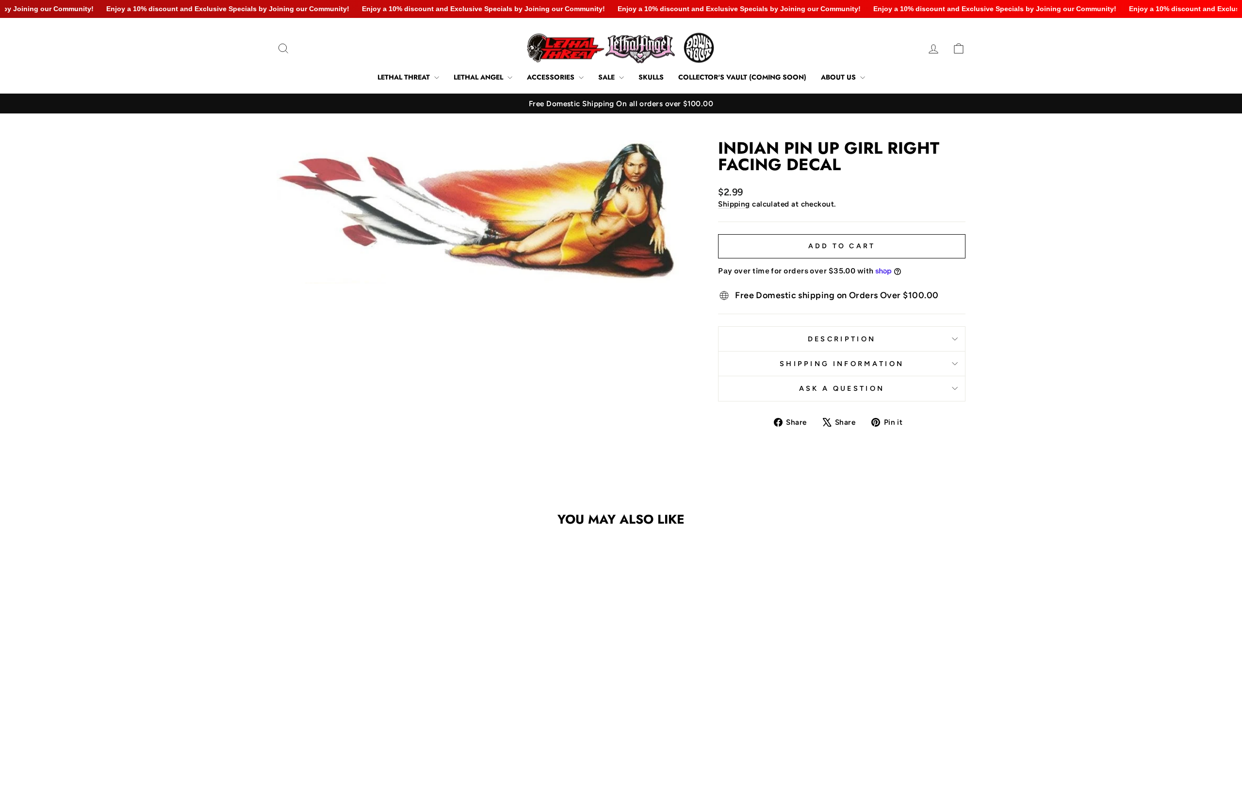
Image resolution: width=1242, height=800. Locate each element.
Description (842, 339)
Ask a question (841, 388)
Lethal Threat (404, 77)
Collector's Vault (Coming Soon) (742, 77)
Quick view (358, 702)
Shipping (734, 203)
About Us (839, 77)
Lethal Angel (479, 77)
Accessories (551, 77)
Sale (607, 77)
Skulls (651, 77)
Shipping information (842, 363)
